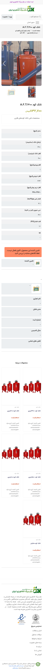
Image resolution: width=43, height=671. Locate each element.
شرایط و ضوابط (37, 638)
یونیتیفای (15, 668)
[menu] (37, 22)
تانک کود (22, 33)
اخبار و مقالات (37, 630)
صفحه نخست (36, 31)
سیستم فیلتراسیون (32, 33)
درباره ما (39, 646)
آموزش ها (38, 654)
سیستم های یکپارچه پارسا (16, 666)
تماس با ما (38, 650)
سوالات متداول (37, 634)
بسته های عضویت (36, 642)
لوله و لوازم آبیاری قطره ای (22, 31)
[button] (38, 63)
